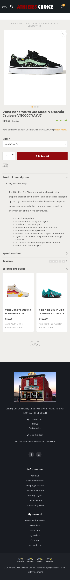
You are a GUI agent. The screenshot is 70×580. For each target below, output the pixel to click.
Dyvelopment (36, 572)
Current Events (35, 500)
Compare (35, 540)
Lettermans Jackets (35, 505)
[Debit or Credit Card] (20, 560)
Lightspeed (53, 567)
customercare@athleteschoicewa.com (36, 441)
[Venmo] (50, 560)
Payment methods (35, 480)
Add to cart (42, 156)
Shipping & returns (35, 485)
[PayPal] (30, 560)
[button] (32, 107)
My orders (35, 525)
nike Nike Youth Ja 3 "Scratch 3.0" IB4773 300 (51, 313)
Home (13, 23)
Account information (35, 520)
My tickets (35, 530)
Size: (6, 138)
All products (35, 545)
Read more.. (61, 129)
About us (35, 475)
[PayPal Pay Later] (40, 560)
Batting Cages (35, 495)
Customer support (35, 490)
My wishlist (35, 535)
